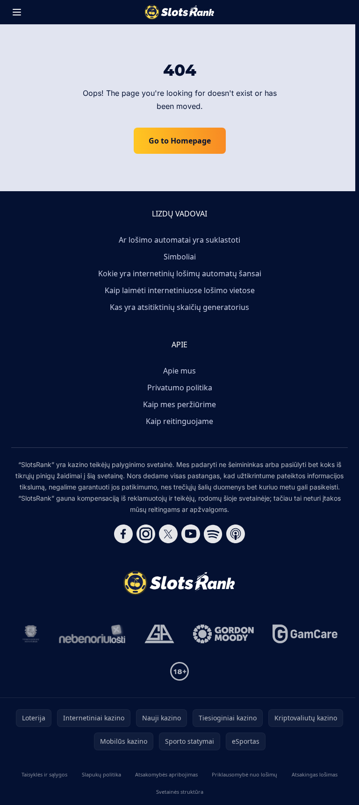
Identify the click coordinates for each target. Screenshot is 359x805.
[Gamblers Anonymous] (159, 634)
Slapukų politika (101, 774)
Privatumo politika (179, 387)
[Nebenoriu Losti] (92, 634)
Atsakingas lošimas (314, 774)
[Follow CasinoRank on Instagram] (145, 534)
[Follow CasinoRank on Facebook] (123, 534)
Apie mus (179, 371)
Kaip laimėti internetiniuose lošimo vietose (180, 290)
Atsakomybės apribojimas (166, 774)
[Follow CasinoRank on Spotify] (213, 534)
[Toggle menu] (16, 12)
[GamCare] (305, 634)
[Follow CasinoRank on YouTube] (190, 534)
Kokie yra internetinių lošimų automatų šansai (179, 273)
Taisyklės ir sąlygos (44, 774)
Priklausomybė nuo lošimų (244, 774)
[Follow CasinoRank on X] (168, 534)
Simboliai (180, 257)
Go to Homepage (180, 141)
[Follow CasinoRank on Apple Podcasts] (235, 534)
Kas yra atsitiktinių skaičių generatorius (179, 307)
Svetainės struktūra (179, 791)
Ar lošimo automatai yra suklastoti (179, 240)
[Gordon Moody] (223, 634)
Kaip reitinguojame (179, 421)
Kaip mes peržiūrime (179, 404)
